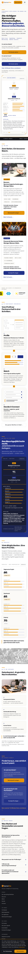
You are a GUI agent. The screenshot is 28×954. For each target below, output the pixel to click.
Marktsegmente (5, 912)
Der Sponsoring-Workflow (8, 894)
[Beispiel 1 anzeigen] (4, 132)
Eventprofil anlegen (14, 273)
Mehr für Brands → (8, 217)
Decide (3, 901)
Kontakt (3, 938)
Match (3, 899)
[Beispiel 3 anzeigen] (9, 132)
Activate (4, 903)
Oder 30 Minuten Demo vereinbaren (11, 68)
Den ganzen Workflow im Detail (14, 425)
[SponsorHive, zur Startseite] (6, 2)
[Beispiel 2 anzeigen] (7, 132)
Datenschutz (22, 947)
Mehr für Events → (8, 277)
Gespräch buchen (6, 936)
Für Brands (4, 910)
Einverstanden (20, 951)
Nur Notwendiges (7, 951)
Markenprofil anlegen (14, 213)
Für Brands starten (14, 52)
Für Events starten (14, 64)
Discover (4, 896)
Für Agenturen (5, 914)
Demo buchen (18, 2)
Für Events (4, 923)
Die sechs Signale (6, 925)
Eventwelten (4, 927)
